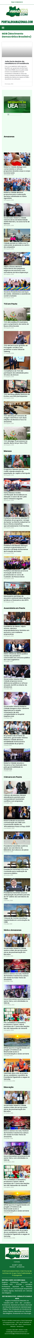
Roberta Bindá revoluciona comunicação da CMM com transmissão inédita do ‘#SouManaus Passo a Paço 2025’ (17, 824)
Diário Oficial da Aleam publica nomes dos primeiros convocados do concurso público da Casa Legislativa (17, 657)
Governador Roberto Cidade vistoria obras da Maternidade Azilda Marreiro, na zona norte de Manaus (17, 221)
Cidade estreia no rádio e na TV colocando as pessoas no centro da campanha (16, 245)
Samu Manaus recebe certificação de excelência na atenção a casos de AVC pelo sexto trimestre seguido (15, 496)
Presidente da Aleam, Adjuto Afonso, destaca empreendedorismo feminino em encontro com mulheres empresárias (16, 630)
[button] (3, 28)
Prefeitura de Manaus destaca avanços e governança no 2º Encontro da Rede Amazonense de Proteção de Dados (16, 548)
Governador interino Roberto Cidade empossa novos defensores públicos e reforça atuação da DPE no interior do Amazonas (15, 683)
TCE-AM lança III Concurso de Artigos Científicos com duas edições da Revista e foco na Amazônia (15, 419)
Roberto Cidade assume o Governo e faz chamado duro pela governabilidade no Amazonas (15, 766)
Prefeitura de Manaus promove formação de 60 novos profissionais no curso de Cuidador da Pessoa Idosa (16, 574)
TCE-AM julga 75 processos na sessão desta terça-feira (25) (15, 442)
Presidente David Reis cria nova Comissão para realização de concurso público (16, 871)
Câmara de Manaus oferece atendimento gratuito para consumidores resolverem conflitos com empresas (15, 798)
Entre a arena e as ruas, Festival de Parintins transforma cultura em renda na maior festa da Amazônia (16, 977)
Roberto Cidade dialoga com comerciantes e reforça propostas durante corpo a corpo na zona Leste (17, 170)
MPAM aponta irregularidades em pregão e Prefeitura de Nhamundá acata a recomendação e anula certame (17, 1051)
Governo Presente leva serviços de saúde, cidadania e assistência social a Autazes (17, 294)
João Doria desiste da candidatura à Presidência (17, 62)
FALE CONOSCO (17, 2)
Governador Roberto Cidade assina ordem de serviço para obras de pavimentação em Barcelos (15, 951)
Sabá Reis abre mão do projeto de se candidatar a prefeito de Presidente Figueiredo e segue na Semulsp (16, 1076)
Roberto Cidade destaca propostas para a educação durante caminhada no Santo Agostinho (15, 195)
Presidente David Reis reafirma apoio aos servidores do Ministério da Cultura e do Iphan (16, 848)
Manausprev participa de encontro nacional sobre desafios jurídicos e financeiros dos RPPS (17, 598)
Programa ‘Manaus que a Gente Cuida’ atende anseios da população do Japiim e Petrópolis (17, 471)
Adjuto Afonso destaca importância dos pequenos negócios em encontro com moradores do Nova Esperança (16, 270)
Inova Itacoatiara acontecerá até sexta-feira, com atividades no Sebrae (17, 1001)
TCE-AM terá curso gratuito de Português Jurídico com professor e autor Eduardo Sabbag (16, 348)
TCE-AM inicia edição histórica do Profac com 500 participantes (17, 395)
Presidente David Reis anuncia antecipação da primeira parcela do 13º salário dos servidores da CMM (17, 896)
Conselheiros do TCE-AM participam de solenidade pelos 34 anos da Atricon (16, 373)
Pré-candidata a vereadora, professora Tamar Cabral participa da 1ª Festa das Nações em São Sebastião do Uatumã (16, 1025)
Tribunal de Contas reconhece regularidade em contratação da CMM (17, 920)
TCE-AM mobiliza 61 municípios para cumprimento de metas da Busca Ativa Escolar (16, 324)
